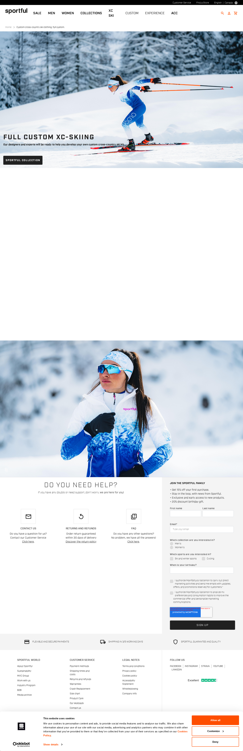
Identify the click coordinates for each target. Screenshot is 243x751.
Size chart (75, 694)
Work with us (23, 680)
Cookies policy (129, 676)
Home (8, 27)
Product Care (76, 698)
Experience (155, 13)
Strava (205, 666)
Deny (215, 741)
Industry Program (26, 685)
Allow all (215, 720)
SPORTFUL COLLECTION (23, 160)
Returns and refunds (80, 679)
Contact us (75, 708)
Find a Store (202, 3)
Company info (129, 694)
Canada (229, 3)
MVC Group (23, 676)
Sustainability (24, 671)
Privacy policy (129, 671)
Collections (91, 13)
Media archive (24, 695)
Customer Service (182, 3)
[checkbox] (202, 546)
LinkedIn (177, 670)
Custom (132, 13)
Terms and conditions (133, 666)
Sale (37, 13)
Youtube (218, 666)
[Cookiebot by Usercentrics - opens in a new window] (21, 744)
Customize (213, 731)
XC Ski (111, 13)
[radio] (202, 544)
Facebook (175, 666)
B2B (19, 690)
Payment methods (79, 666)
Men (51, 13)
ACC (174, 13)
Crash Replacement (80, 689)
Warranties (75, 684)
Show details (50, 744)
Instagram (191, 666)
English (218, 3)
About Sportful (24, 666)
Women (68, 13)
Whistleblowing (130, 689)
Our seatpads (77, 703)
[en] (17, 11)
